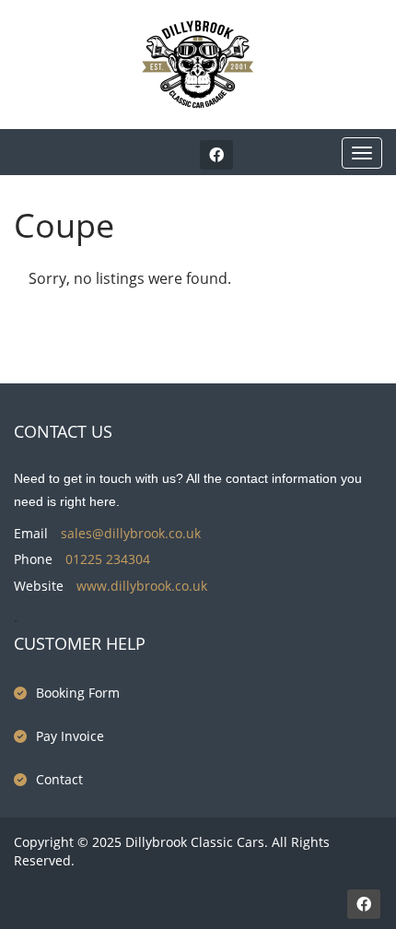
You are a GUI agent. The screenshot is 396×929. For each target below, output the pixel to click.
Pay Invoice (70, 736)
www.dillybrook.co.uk (141, 585)
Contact (59, 779)
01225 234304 (107, 559)
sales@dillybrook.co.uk (131, 533)
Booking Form (78, 692)
